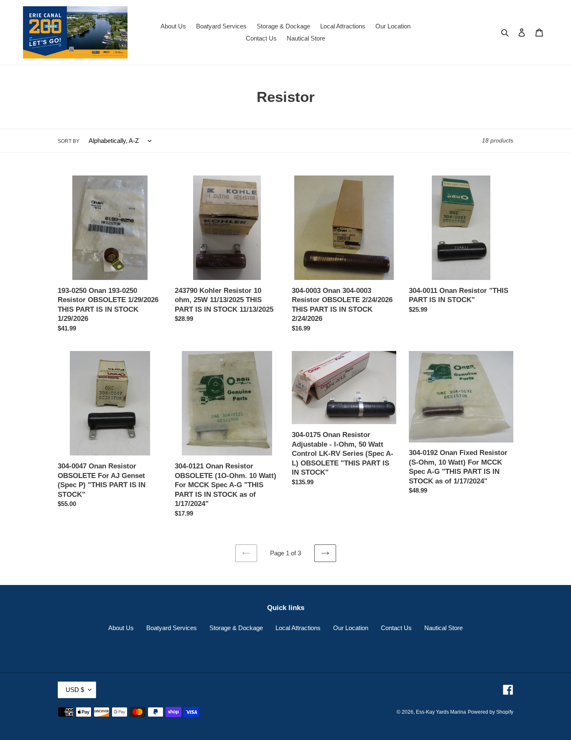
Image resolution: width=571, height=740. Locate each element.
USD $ (75, 689)
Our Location (350, 627)
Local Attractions (298, 627)
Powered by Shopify (490, 712)
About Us (121, 627)
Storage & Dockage (236, 627)
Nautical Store (443, 627)
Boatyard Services (171, 627)
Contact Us (396, 627)
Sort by (68, 141)
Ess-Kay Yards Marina (441, 712)
